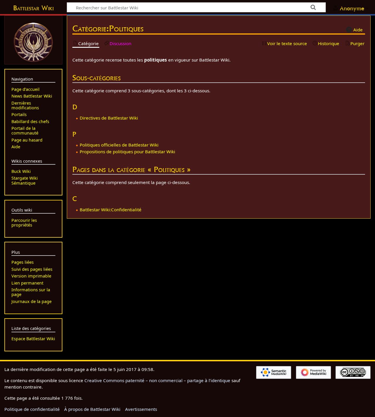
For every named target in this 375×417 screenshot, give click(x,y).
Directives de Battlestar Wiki (109, 118)
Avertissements (141, 409)
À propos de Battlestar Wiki (92, 409)
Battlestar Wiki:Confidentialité (111, 209)
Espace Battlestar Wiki (33, 338)
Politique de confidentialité (32, 409)
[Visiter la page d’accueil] (33, 41)
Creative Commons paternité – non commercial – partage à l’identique (157, 380)
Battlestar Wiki (33, 8)
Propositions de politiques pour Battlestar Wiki (127, 151)
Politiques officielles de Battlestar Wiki (119, 145)
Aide (358, 30)
